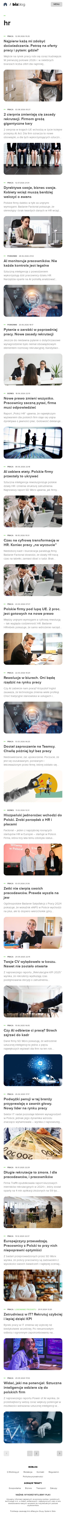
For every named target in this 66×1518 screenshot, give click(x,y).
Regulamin (54, 1472)
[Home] (17, 4)
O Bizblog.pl (13, 1472)
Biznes (28, 1488)
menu (57, 4)
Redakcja (27, 1472)
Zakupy (53, 1488)
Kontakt (40, 1472)
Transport (41, 1488)
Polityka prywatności (33, 1476)
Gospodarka (15, 1488)
